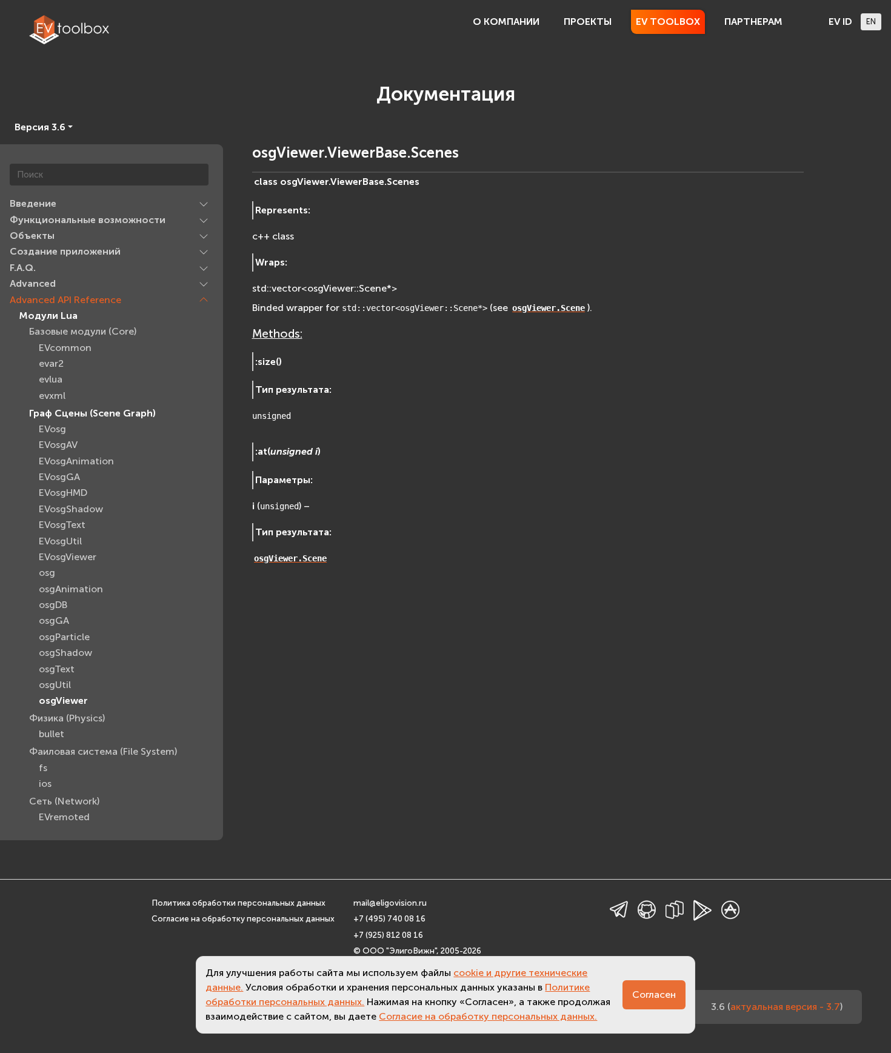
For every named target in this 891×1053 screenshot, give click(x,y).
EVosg (52, 429)
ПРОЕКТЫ (588, 21)
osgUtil (55, 684)
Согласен (654, 994)
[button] (204, 203)
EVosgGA (59, 477)
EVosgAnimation (76, 461)
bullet (51, 734)
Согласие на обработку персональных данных (243, 919)
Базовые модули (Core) (82, 331)
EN (871, 21)
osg (47, 572)
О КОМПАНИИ (506, 21)
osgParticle (64, 637)
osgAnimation (71, 589)
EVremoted (64, 817)
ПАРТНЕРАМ (753, 21)
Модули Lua (48, 315)
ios (45, 783)
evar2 (51, 363)
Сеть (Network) (64, 801)
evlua (50, 379)
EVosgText (62, 524)
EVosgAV (58, 444)
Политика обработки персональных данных (238, 903)
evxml (52, 395)
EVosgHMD (63, 492)
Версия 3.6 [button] (40, 127)
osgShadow (65, 652)
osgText (57, 669)
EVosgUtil (60, 541)
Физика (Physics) (67, 718)
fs (43, 768)
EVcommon (65, 347)
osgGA (54, 620)
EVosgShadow (71, 509)
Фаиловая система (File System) (103, 751)
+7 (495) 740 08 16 (389, 919)
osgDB (53, 604)
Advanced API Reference (65, 300)
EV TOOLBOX (668, 21)
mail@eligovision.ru (390, 903)
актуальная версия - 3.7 (785, 1006)
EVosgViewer (67, 557)
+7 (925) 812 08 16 (388, 935)
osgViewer (63, 700)
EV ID (840, 21)
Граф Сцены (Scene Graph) (92, 413)
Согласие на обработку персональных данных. (488, 1016)
